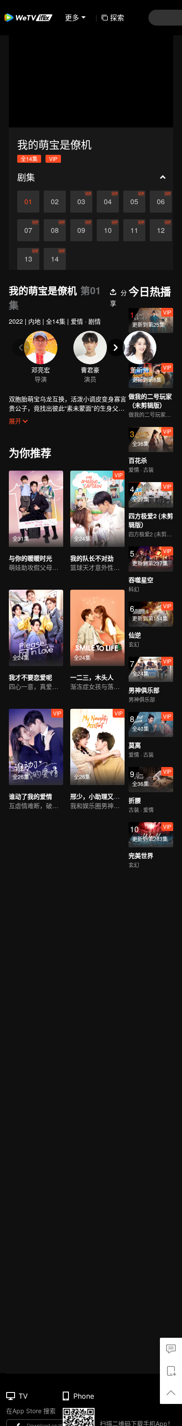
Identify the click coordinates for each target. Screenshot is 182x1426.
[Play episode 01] (28, 202)
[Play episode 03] (81, 202)
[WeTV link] (28, 18)
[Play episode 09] (81, 230)
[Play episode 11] (134, 230)
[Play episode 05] (134, 202)
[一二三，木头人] (97, 628)
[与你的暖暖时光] (36, 509)
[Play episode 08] (55, 230)
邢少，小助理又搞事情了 (104, 796)
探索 (117, 17)
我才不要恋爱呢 (30, 677)
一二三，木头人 (92, 677)
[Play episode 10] (108, 230)
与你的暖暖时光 (30, 558)
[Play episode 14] (55, 259)
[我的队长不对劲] (97, 509)
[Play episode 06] (161, 202)
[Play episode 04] (108, 202)
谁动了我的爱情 (30, 796)
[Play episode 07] (28, 230)
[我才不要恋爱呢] (36, 628)
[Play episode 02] (55, 202)
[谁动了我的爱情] (36, 747)
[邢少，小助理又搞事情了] (97, 747)
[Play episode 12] (161, 230)
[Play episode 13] (28, 259)
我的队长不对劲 (92, 558)
